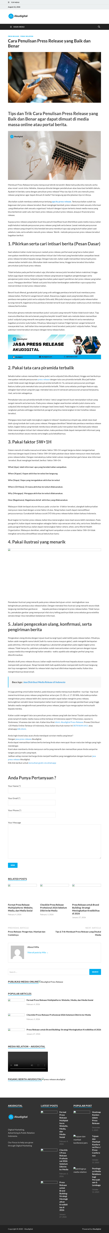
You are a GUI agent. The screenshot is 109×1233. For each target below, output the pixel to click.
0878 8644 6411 (80, 725)
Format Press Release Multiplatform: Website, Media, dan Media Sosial (20, 907)
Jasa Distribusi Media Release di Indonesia (44, 682)
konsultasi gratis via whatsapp (42, 763)
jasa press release (23, 739)
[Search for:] (54, 972)
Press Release (13, 36)
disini (57, 722)
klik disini (21, 729)
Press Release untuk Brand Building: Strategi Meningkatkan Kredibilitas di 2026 (86, 909)
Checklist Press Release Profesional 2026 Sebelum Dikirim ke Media (53, 907)
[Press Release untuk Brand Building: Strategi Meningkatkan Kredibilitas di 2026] (86, 885)
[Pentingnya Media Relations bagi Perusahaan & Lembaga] (82, 1168)
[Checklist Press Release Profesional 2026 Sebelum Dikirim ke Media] (54, 885)
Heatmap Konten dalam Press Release (96, 1117)
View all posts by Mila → (37, 952)
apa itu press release (61, 201)
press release (44, 379)
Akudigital (97, 1229)
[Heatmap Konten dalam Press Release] (82, 1112)
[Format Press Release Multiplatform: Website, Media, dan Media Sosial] (22, 885)
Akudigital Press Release (72, 722)
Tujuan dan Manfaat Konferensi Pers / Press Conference (96, 1146)
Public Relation (26, 36)
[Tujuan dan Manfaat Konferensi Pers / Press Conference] (82, 1136)
